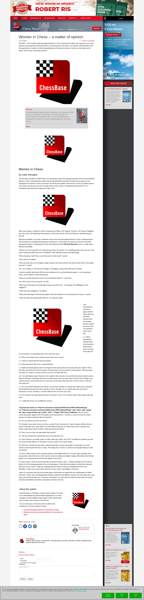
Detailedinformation (108, 595)
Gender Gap (26, 521)
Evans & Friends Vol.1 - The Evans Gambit (117, 567)
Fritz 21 (29, 109)
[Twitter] (30, 526)
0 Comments (90, 40)
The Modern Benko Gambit (117, 89)
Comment (22, 564)
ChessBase (30, 539)
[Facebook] (25, 526)
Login (121, 18)
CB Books (62, 18)
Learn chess (85, 18)
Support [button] (72, 18)
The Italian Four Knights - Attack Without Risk (117, 529)
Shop (15, 18)
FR (82, 29)
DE (76, 29)
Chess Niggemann (83, 529)
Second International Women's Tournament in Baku (41, 510)
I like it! (84, 40)
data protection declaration (80, 591)
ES (80, 29)
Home (24, 18)
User (21, 558)
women (33, 521)
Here (139, 589)
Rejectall (121, 595)
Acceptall (135, 595)
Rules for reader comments (26, 555)
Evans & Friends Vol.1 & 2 (116, 550)
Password (23, 560)
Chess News (31, 29)
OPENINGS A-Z (35, 18)
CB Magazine (49, 18)
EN (78, 29)
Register (34, 562)
